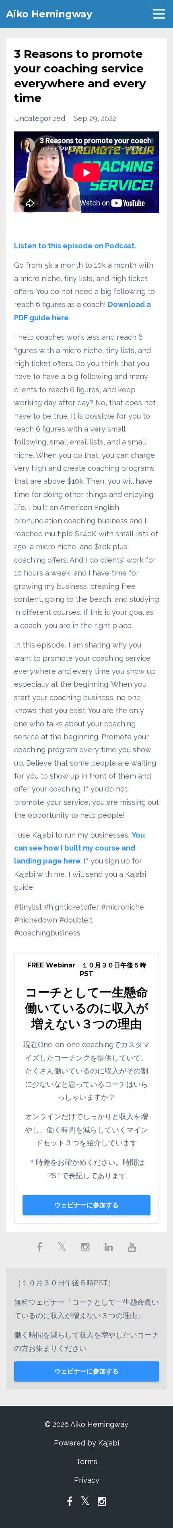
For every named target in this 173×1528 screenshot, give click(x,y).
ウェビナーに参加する (86, 1205)
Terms (86, 1461)
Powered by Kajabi (86, 1443)
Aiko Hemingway (49, 14)
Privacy (86, 1480)
